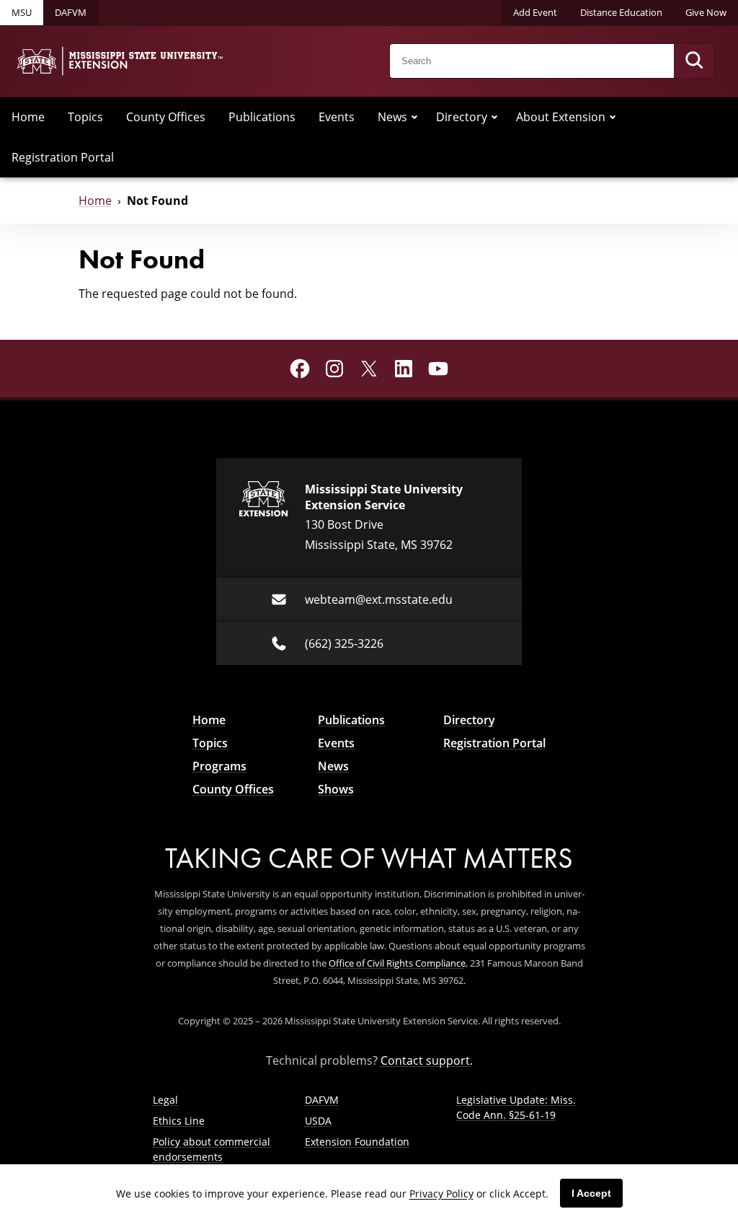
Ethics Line (179, 1121)
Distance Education (621, 12)
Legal (165, 1100)
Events (337, 117)
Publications (261, 117)
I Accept (591, 1193)
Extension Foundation (357, 1141)
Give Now (705, 12)
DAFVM (70, 12)
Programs (219, 766)
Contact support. (427, 1060)
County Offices (165, 117)
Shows (336, 789)
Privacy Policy (441, 1193)
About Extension (560, 117)
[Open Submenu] (414, 117)
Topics (85, 117)
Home (28, 117)
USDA (318, 1121)
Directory (461, 117)
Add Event (535, 12)
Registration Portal (63, 157)
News (392, 117)
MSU (22, 12)
